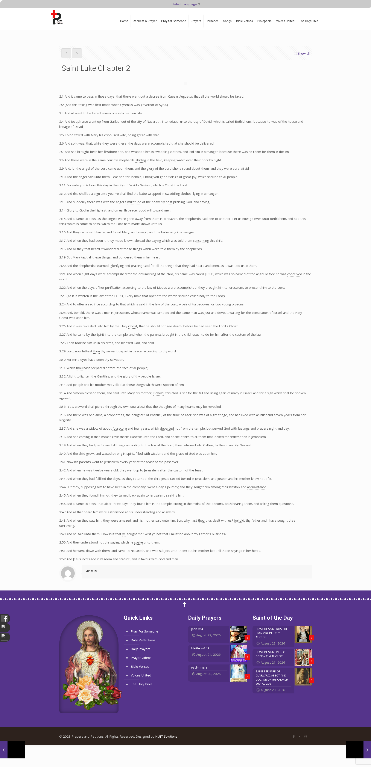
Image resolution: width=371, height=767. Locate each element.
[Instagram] (305, 736)
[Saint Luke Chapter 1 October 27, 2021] (12, 749)
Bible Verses (140, 666)
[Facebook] (293, 736)
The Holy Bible (141, 684)
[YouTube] (299, 736)
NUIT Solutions (166, 736)
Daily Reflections (143, 640)
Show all (304, 53)
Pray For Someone (144, 631)
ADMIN (91, 571)
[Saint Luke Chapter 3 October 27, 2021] (358, 749)
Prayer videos (141, 657)
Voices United (141, 675)
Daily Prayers (141, 649)
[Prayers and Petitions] (59, 17)
